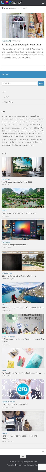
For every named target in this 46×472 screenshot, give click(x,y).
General (5, 370)
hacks (39, 139)
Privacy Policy (8, 102)
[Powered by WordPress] (15, 465)
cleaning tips (5, 128)
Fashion (4, 305)
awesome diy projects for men (25, 119)
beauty (11, 125)
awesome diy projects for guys (30, 116)
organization (12, 145)
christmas (33, 125)
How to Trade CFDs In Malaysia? (14, 404)
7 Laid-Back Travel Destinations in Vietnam (19, 213)
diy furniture (38, 131)
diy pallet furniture (28, 136)
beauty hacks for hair (18, 125)
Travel (4, 210)
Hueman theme (34, 465)
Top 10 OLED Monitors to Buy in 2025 (17, 182)
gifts (34, 139)
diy (40, 128)
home (3, 142)
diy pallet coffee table (14, 136)
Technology (6, 179)
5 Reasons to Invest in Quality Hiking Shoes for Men (22, 307)
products (27, 145)
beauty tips (27, 125)
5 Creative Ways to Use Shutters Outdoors (19, 276)
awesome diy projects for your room (20, 122)
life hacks (36, 142)
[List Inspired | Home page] (14, 3)
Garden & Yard (7, 273)
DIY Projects (11, 139)
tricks (32, 145)
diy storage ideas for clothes (24, 139)
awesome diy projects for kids (9, 119)
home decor (11, 142)
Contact (6, 97)
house (19, 142)
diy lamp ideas (19, 134)
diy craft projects (16, 131)
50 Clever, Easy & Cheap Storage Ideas (21, 44)
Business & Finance (8, 336)
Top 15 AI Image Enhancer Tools (14, 245)
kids (29, 142)
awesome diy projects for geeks (13, 116)
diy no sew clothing (30, 134)
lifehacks (4, 145)
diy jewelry (11, 134)
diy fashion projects (28, 131)
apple (3, 116)
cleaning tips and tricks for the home (21, 128)
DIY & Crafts (6, 41)
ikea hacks (25, 142)
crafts (35, 128)
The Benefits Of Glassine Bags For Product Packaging (23, 373)
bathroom (34, 122)
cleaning (39, 125)
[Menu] (43, 3)
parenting (21, 145)
